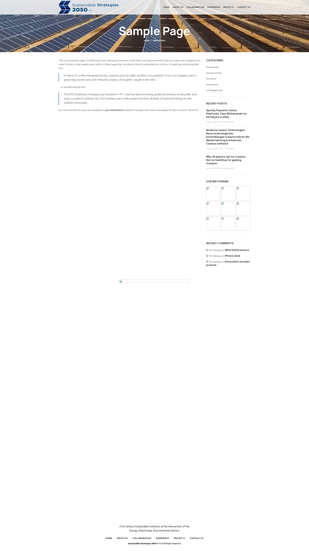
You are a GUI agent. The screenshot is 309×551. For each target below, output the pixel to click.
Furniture (211, 78)
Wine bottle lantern (237, 250)
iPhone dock (232, 256)
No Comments (227, 122)
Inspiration (212, 84)
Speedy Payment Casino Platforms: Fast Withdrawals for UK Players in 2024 (226, 114)
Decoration (212, 67)
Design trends (214, 72)
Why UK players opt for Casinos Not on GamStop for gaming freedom (226, 160)
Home (146, 41)
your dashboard (113, 110)
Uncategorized (214, 90)
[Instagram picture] (213, 193)
